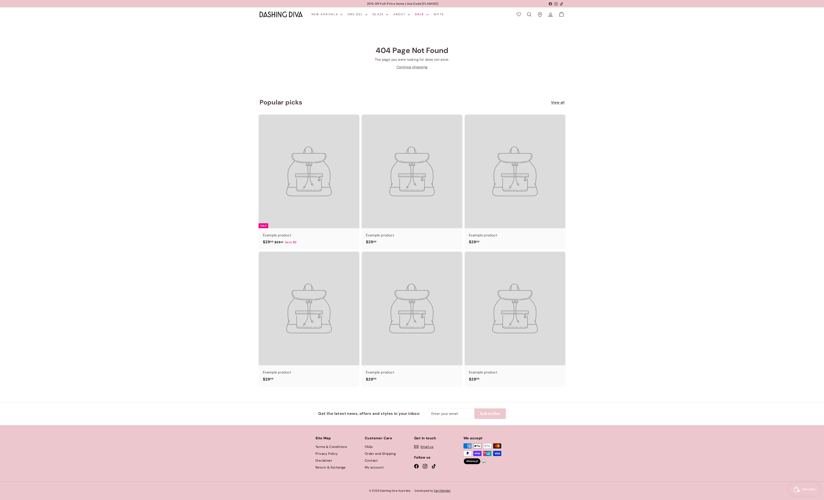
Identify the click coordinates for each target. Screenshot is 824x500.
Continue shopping (412, 67)
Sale (420, 14)
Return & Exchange (330, 467)
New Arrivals (325, 14)
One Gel (356, 14)
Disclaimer (323, 460)
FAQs (369, 447)
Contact (371, 460)
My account (374, 467)
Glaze (379, 14)
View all (557, 102)
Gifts (439, 14)
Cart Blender (442, 490)
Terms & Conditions (331, 447)
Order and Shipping (380, 454)
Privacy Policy (326, 454)
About (400, 14)
